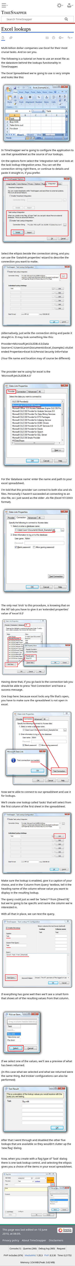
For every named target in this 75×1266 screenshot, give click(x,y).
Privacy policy (10, 1240)
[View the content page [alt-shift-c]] (3, 38)
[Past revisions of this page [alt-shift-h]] (54, 38)
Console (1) (15, 1248)
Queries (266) (30, 1248)
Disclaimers (56, 1240)
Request (61, 1248)
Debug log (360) (47, 1248)
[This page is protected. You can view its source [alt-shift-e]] (47, 38)
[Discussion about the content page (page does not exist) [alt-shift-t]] (11, 38)
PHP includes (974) (13, 1255)
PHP (46, 1255)
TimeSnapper (14, 12)
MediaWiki (30, 1255)
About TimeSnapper (34, 1240)
